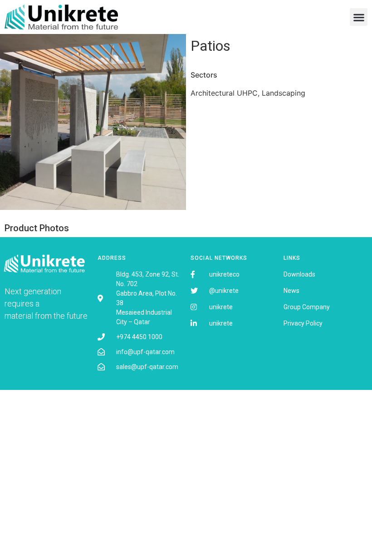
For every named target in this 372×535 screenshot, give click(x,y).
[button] (358, 17)
